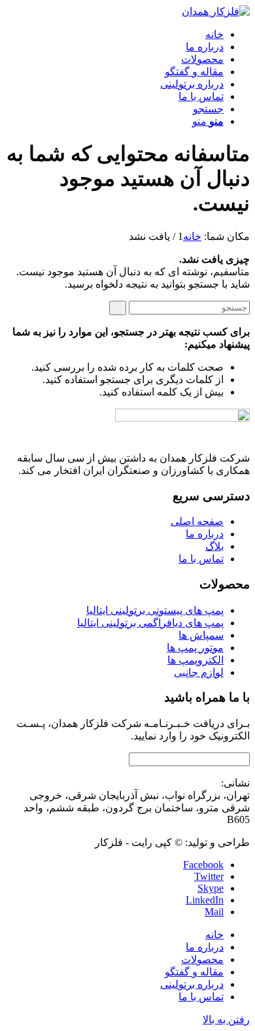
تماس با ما (201, 558)
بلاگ (214, 546)
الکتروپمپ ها (195, 660)
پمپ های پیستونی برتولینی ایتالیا (155, 610)
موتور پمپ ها (195, 647)
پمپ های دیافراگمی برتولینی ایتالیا (150, 622)
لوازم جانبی (199, 672)
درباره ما (205, 533)
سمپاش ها (201, 635)
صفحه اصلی (197, 521)
